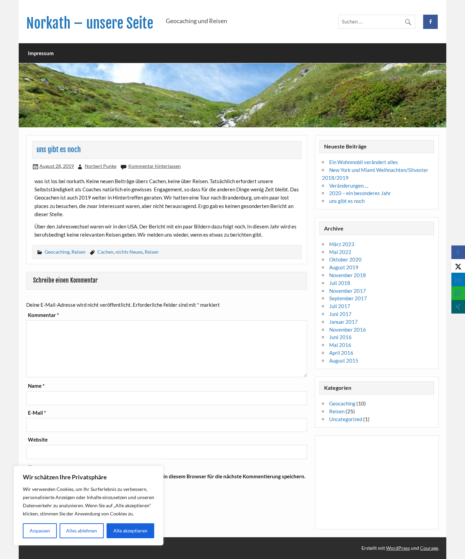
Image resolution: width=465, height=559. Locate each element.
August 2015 (343, 360)
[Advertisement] (377, 482)
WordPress (398, 548)
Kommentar (43, 315)
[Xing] (458, 307)
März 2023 (341, 244)
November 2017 (347, 291)
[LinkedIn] (458, 279)
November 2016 (347, 329)
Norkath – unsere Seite (89, 23)
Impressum (41, 53)
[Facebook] (458, 252)
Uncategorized (345, 419)
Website (38, 439)
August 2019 (343, 267)
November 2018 (347, 275)
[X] (458, 266)
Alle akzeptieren (130, 530)
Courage (429, 548)
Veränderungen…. (348, 185)
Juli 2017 (339, 306)
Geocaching (57, 252)
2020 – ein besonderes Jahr (360, 193)
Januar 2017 (343, 322)
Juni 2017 (340, 314)
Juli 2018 (339, 283)
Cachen (105, 252)
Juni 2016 (340, 337)
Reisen (78, 252)
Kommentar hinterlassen (154, 166)
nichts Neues (129, 252)
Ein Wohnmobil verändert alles (363, 162)
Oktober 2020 (345, 259)
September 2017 (348, 298)
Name (36, 385)
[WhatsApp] (458, 293)
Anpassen (40, 530)
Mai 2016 (340, 345)
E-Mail (37, 412)
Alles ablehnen (81, 530)
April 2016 (341, 353)
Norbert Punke (100, 166)
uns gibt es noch (347, 201)
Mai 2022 (340, 252)
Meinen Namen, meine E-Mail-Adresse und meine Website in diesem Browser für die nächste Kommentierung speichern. (166, 476)
